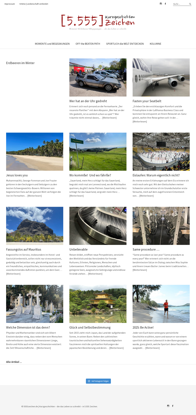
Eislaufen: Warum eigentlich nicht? (156, 175)
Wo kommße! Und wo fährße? (90, 175)
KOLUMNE (155, 43)
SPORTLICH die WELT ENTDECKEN (125, 43)
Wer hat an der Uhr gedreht (88, 101)
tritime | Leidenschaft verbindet (33, 3)
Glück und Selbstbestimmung (90, 327)
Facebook (165, 4)
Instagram (160, 4)
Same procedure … (146, 249)
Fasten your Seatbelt (147, 101)
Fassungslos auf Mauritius (23, 249)
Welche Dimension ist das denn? (28, 327)
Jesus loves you (17, 175)
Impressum (10, 3)
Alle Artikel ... (14, 362)
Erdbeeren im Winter (20, 63)
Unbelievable (78, 249)
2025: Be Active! (143, 327)
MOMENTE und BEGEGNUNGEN (52, 43)
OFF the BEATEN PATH (88, 43)
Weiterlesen (109, 117)
